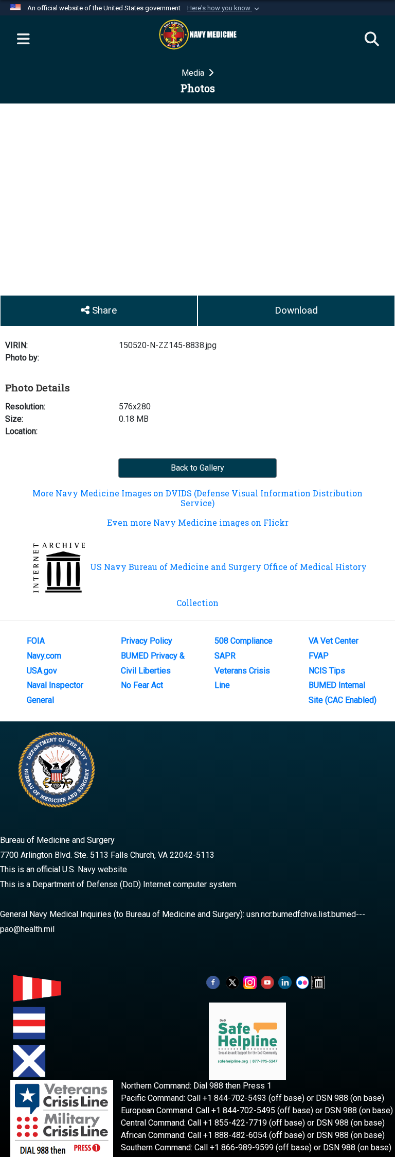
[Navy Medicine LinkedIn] (285, 982)
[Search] (371, 40)
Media (194, 73)
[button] (224, 8)
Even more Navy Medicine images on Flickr (198, 522)
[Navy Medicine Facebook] (213, 982)
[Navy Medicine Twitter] (232, 982)
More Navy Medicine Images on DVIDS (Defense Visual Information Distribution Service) (197, 498)
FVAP (319, 656)
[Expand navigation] (23, 40)
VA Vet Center (333, 641)
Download (296, 310)
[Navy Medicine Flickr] (302, 982)
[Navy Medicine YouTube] (267, 982)
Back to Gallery (197, 468)
